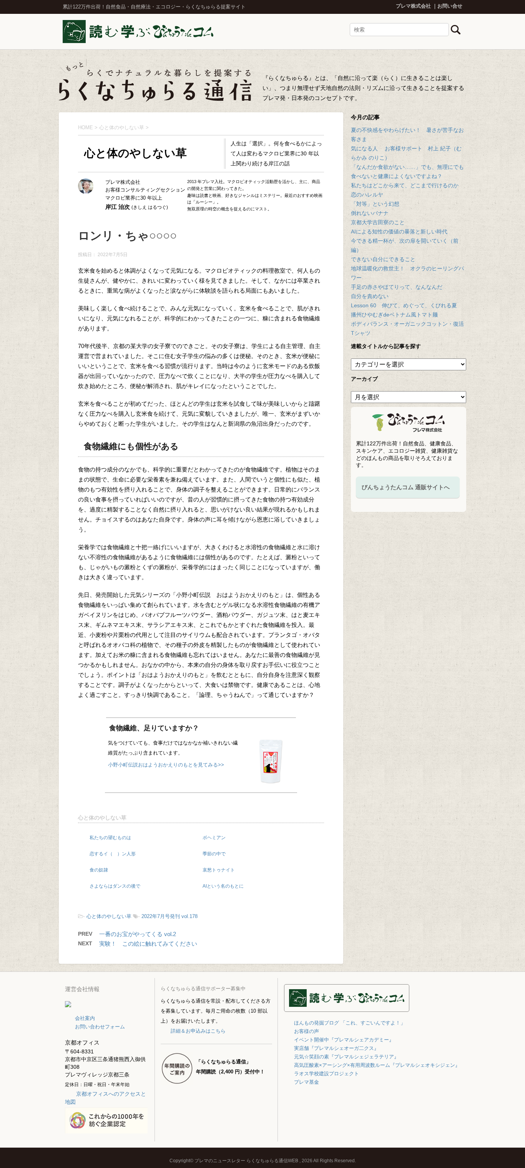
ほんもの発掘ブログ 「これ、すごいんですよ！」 (349, 1023)
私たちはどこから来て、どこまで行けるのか (405, 185)
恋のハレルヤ (367, 195)
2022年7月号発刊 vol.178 (169, 916)
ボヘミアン (214, 837)
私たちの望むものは (110, 837)
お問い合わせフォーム (100, 1027)
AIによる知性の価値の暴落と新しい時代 (399, 231)
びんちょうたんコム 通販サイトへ (406, 487)
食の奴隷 (99, 870)
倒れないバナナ (370, 213)
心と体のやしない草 (102, 818)
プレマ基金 (306, 1082)
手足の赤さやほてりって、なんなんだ (396, 287)
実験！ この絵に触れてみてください (148, 943)
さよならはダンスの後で (115, 886)
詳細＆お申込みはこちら (198, 1031)
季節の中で (214, 853)
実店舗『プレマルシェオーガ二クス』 (336, 1048)
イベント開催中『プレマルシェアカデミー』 (344, 1040)
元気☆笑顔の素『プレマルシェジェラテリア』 (346, 1057)
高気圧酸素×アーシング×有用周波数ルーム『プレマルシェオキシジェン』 (377, 1065)
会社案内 (85, 1018)
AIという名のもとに (223, 886)
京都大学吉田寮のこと (378, 222)
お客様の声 (306, 1031)
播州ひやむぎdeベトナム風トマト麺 (394, 315)
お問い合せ (449, 6)
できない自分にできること (383, 259)
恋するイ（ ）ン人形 (113, 853)
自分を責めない (370, 296)
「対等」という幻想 (375, 204)
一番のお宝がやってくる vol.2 (137, 934)
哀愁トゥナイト (219, 870)
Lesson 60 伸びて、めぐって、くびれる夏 (404, 305)
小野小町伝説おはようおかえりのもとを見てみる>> (166, 765)
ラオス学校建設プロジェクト (326, 1073)
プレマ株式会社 (413, 6)
